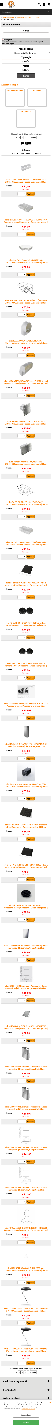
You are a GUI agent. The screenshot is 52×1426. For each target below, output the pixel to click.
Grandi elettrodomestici (28, 42)
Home (4, 42)
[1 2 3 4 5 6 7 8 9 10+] (21, 637)
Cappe (40, 42)
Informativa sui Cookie (28, 1409)
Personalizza (26, 1415)
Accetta (26, 1422)
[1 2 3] (21, 476)
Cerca (26, 30)
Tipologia (26, 57)
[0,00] (49, 4)
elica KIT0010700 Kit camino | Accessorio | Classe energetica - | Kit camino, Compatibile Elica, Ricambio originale (26, 1109)
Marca (26, 65)
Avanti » (33, 137)
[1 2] (21, 194)
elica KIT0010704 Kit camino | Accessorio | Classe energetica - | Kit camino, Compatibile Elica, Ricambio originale (26, 1189)
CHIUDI (50, 1402)
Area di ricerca (26, 48)
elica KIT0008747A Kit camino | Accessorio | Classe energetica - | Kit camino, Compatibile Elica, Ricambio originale (26, 947)
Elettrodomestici (7, 12)
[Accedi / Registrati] (44, 4)
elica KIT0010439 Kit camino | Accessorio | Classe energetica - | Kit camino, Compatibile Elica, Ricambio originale (26, 1068)
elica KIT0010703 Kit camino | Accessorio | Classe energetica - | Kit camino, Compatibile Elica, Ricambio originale (26, 1149)
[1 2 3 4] (21, 355)
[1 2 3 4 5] (21, 517)
